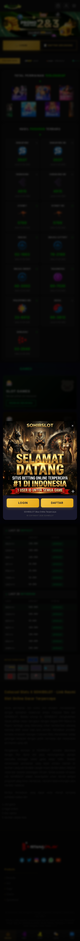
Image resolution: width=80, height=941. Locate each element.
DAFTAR (57, 503)
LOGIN (23, 503)
